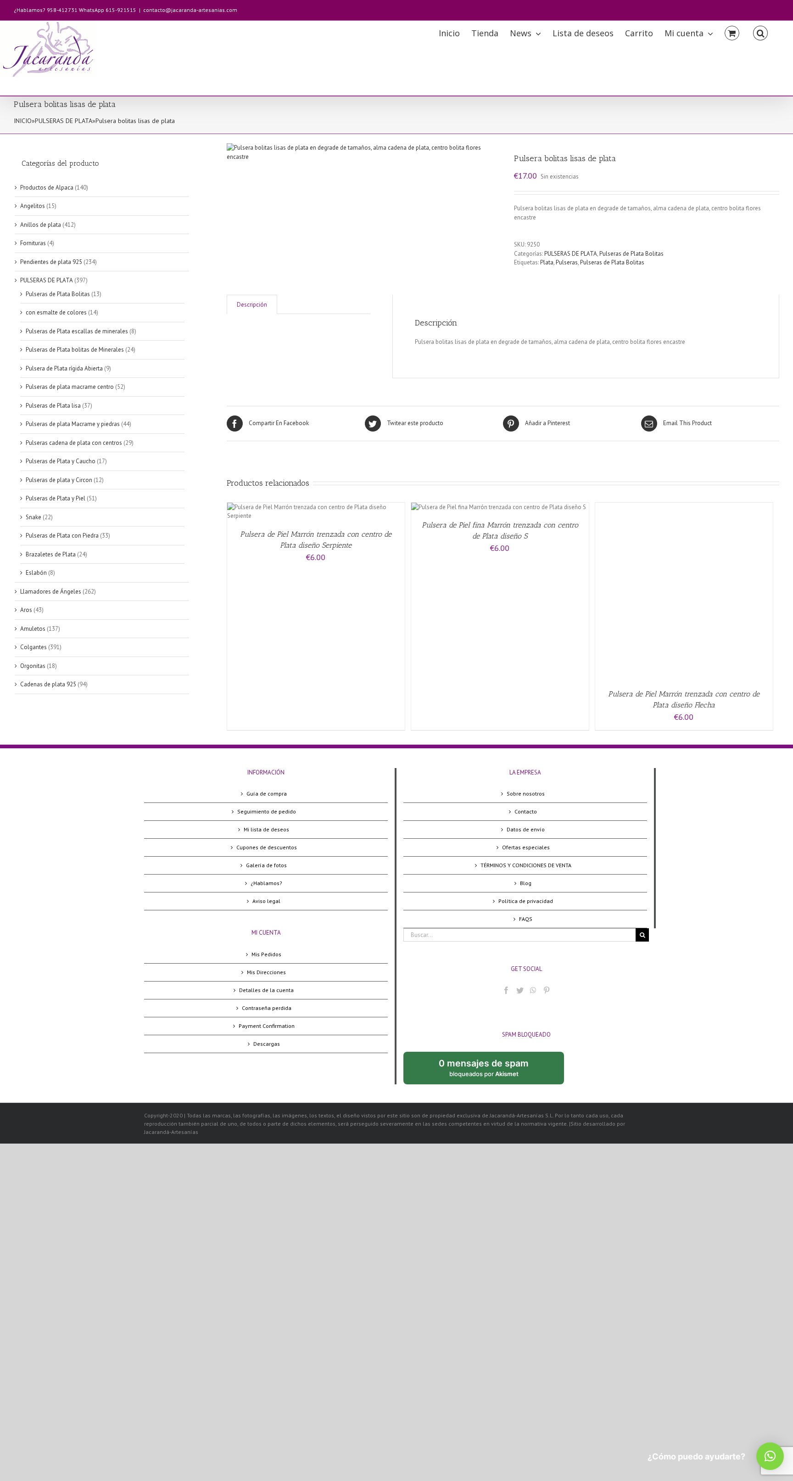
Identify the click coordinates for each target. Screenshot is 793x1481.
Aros (26, 610)
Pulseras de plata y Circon (59, 480)
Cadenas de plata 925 (48, 684)
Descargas (266, 1043)
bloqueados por (491, 1071)
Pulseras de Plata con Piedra (62, 535)
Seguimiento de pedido (266, 811)
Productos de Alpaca (46, 187)
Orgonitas (32, 666)
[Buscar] (760, 32)
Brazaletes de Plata (51, 554)
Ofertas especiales (526, 847)
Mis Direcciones (266, 972)
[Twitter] (520, 990)
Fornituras (33, 243)
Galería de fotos (266, 865)
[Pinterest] (546, 990)
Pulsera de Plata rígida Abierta (64, 368)
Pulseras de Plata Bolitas (631, 254)
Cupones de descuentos (266, 847)
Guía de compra (266, 793)
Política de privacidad (525, 901)
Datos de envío (526, 829)
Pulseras (567, 262)
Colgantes (33, 647)
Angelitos (32, 206)
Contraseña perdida (266, 1007)
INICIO (23, 121)
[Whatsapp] (533, 990)
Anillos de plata (40, 225)
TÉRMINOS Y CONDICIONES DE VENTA (525, 865)
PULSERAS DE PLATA (63, 121)
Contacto (525, 811)
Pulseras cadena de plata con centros (74, 443)
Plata (546, 262)
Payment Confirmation (267, 1025)
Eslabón (36, 573)
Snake (33, 517)
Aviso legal (266, 901)
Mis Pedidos (266, 954)
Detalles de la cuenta (266, 990)
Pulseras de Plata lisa (53, 406)
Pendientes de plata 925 (51, 262)
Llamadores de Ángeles (50, 591)
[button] (770, 1456)
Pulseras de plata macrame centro (70, 387)
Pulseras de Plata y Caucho (60, 461)
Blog (525, 883)
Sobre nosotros (526, 793)
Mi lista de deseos (266, 829)
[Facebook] (506, 990)
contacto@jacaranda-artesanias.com (190, 9)
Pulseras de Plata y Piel (55, 498)
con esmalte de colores (56, 312)
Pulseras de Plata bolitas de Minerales (75, 349)
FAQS (525, 918)
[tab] (252, 304)
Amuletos (32, 629)
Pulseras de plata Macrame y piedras (73, 424)
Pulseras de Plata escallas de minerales (77, 331)
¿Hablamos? (266, 883)
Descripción (252, 305)
